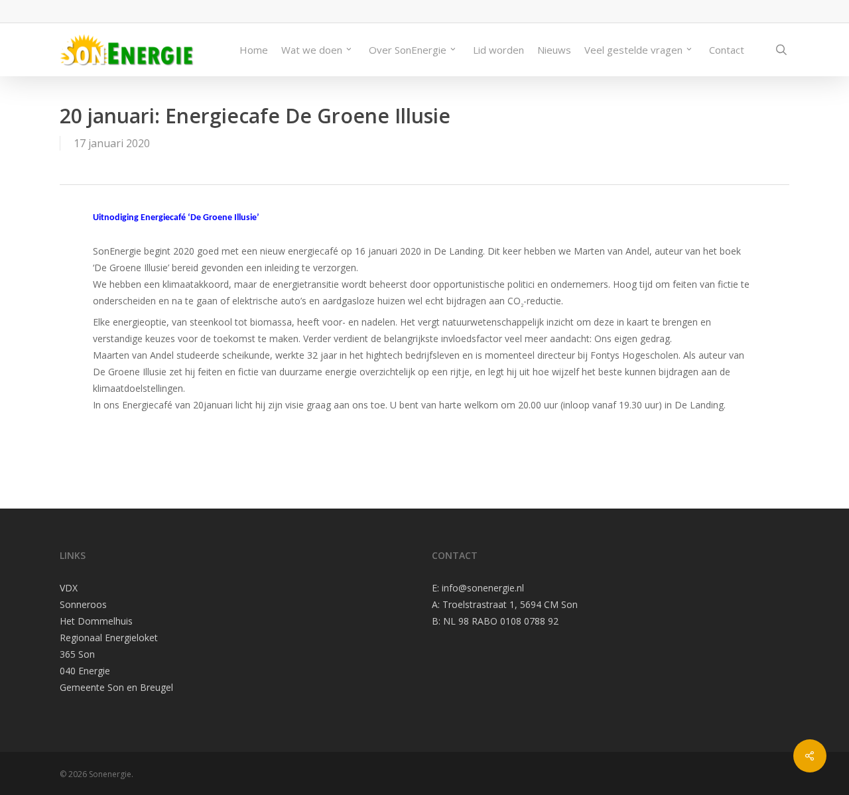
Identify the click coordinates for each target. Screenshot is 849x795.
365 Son (77, 654)
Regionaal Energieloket (109, 637)
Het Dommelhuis (96, 621)
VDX (69, 587)
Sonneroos (83, 604)
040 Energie (85, 670)
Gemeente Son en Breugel (116, 687)
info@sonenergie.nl (483, 587)
